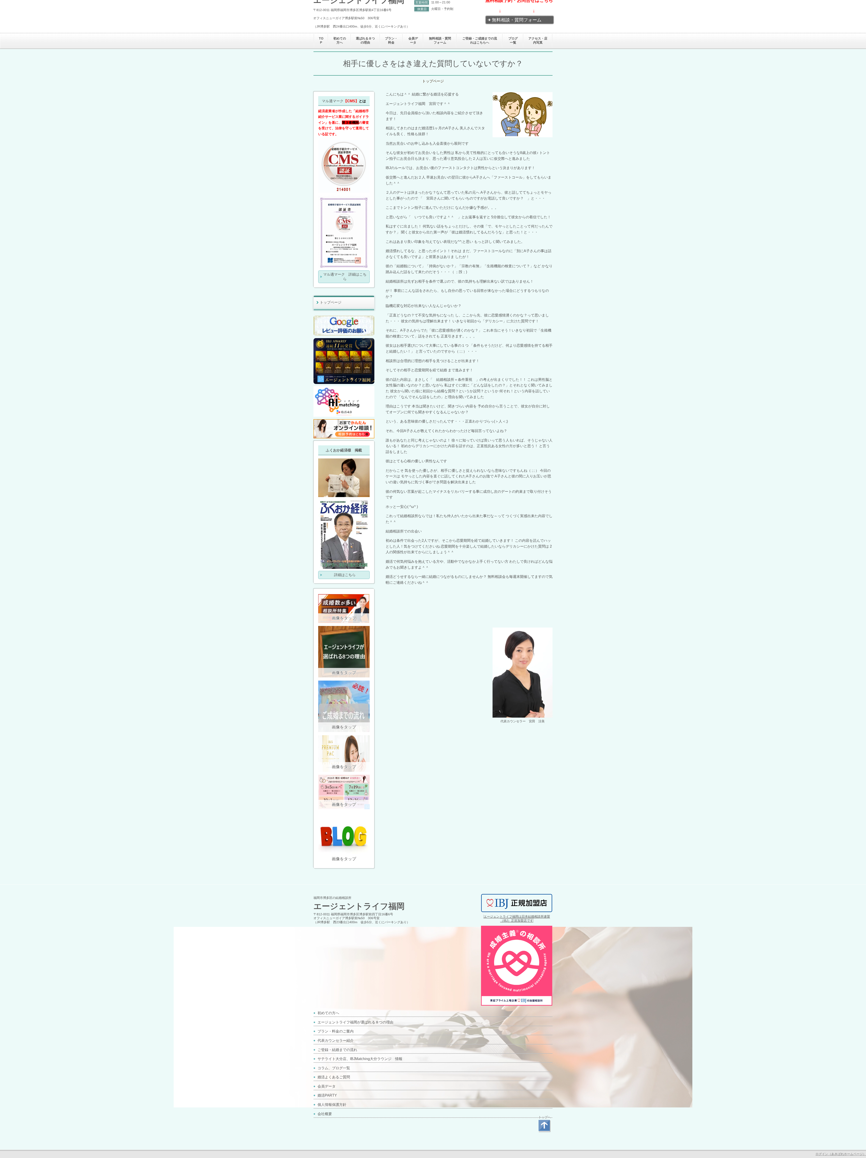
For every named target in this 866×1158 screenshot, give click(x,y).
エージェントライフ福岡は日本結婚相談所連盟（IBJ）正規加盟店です (517, 918)
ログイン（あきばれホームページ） (840, 1154)
